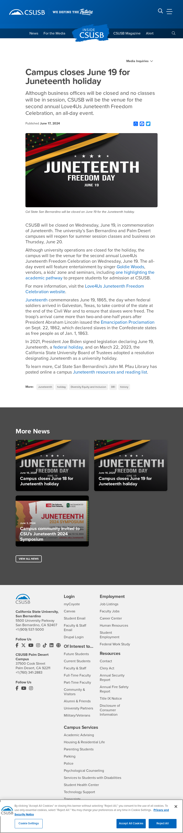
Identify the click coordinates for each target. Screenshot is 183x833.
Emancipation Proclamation (127, 322)
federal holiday (68, 347)
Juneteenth (36, 300)
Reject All (162, 823)
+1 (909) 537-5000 (30, 629)
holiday (61, 386)
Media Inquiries (137, 61)
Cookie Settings (29, 823)
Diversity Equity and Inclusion (88, 386)
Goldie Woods (130, 267)
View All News (29, 558)
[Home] (27, 12)
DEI (113, 386)
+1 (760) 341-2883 (29, 672)
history (124, 386)
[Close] (176, 806)
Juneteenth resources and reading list (110, 372)
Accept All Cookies (131, 823)
